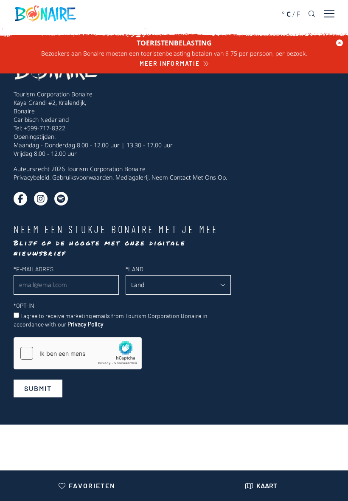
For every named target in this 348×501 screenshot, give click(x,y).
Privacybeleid (31, 177)
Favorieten (92, 485)
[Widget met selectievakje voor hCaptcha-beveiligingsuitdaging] (78, 353)
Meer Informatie (169, 63)
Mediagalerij (132, 177)
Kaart (266, 485)
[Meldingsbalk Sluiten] (339, 43)
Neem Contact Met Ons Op (189, 177)
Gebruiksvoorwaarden (82, 177)
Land (134, 269)
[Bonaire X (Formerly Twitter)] (20, 198)
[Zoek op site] (312, 14)
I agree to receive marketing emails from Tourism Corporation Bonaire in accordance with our (111, 320)
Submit (38, 388)
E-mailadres (33, 269)
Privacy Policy (85, 324)
